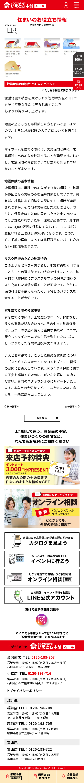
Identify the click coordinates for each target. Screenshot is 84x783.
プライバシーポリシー (25, 691)
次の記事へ (71, 406)
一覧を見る (40, 418)
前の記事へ (13, 406)
